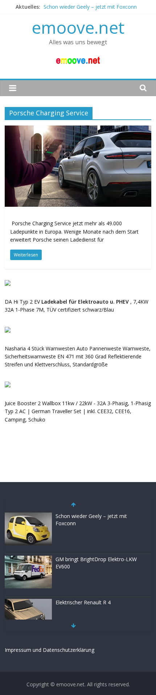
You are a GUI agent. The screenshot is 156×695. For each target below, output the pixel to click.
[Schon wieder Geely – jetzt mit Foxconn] (28, 516)
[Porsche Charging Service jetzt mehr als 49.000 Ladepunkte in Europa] (78, 130)
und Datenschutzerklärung (63, 649)
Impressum (18, 649)
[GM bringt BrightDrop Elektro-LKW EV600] (28, 559)
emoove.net (78, 27)
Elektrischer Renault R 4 (83, 602)
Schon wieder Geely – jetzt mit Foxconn (90, 6)
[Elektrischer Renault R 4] (28, 602)
